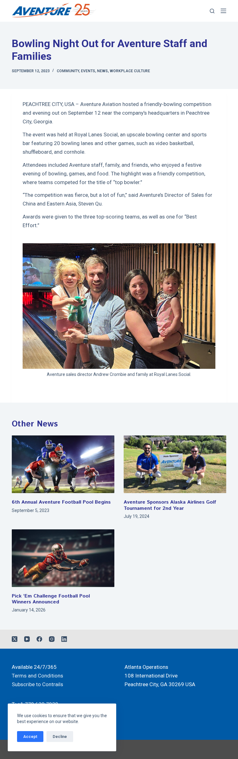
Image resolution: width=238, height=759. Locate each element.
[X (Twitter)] (14, 639)
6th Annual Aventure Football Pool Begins (61, 502)
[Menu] (223, 11)
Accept (30, 736)
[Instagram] (52, 639)
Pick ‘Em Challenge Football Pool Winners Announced (51, 599)
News (102, 71)
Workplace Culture (130, 71)
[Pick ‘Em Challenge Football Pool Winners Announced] (63, 558)
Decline (60, 736)
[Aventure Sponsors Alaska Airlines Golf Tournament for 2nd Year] (175, 464)
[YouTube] (27, 639)
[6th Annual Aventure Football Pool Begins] (63, 464)
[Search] (212, 11)
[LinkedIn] (64, 639)
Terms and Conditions (37, 676)
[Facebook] (39, 639)
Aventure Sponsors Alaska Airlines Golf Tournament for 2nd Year (170, 505)
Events (88, 71)
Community (68, 71)
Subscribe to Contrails (37, 684)
